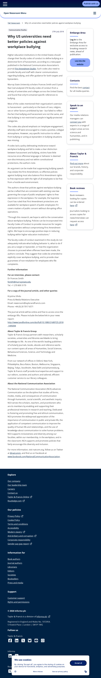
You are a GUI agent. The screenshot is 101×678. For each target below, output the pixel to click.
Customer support (16, 598)
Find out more (76, 163)
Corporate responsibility (19, 539)
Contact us (13, 493)
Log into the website (80, 62)
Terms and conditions (18, 524)
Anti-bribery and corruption (20, 536)
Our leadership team (17, 485)
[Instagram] (42, 639)
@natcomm (15, 453)
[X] (24, 639)
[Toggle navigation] (3, 3)
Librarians (12, 567)
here (72, 205)
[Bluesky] (30, 639)
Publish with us (91, 3)
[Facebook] (11, 639)
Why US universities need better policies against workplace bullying (53, 23)
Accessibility (13, 528)
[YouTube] (37, 639)
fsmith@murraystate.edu (19, 282)
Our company (14, 481)
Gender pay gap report (18, 543)
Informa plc (42, 616)
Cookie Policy (14, 520)
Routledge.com (15, 500)
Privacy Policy (14, 516)
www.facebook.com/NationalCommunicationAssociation (34, 456)
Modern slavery (15, 532)
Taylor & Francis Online (18, 497)
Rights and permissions (18, 602)
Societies (12, 575)
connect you (75, 122)
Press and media (15, 582)
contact (86, 87)
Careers (11, 489)
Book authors (14, 559)
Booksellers (13, 578)
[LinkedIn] (17, 639)
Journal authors (15, 563)
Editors (11, 571)
